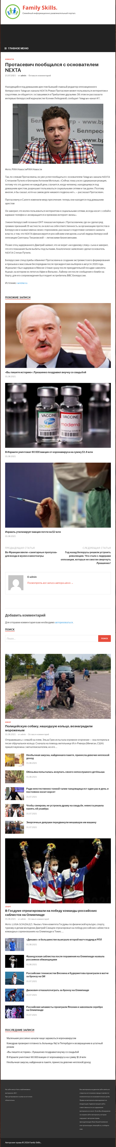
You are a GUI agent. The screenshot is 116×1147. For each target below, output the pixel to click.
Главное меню (18, 48)
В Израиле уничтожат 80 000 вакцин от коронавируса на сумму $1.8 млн (49, 451)
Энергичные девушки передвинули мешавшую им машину (61, 822)
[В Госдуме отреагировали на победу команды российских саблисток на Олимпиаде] (58, 903)
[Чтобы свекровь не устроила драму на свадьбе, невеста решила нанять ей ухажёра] (14, 816)
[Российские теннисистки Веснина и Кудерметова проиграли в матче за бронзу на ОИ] (14, 983)
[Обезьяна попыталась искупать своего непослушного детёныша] (14, 782)
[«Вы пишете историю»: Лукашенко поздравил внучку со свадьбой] (58, 368)
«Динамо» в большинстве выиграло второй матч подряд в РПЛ (64, 939)
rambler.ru (22, 282)
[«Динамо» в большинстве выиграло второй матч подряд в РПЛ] (14, 950)
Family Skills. (40, 7)
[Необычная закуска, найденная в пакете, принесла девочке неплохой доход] (14, 765)
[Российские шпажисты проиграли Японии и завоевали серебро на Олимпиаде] (14, 1017)
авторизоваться (64, 622)
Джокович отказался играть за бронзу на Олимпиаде (57, 990)
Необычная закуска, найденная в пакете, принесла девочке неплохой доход (49, 1062)
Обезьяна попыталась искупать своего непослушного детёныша (65, 771)
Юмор (8, 722)
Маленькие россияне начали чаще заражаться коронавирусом (41, 1038)
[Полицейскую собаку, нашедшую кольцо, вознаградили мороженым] (58, 719)
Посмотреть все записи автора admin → (50, 582)
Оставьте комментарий (40, 75)
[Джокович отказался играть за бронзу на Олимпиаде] (14, 1000)
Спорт (8, 907)
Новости (9, 59)
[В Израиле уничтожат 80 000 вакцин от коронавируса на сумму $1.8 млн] (58, 448)
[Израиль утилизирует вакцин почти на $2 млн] (58, 528)
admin (23, 75)
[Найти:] (58, 638)
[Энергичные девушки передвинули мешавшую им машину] (14, 832)
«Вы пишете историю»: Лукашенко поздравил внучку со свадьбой (45, 372)
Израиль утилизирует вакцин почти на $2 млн (33, 531)
